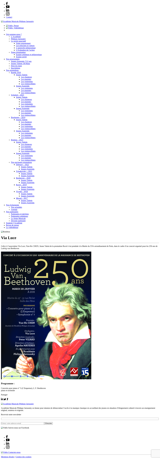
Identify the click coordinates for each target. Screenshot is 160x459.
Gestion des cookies (23, 457)
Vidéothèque (18, 28)
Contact (9, 17)
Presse (16, 26)
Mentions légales (7, 457)
